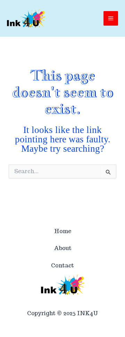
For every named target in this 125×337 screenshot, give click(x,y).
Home (62, 231)
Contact (62, 265)
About (63, 248)
